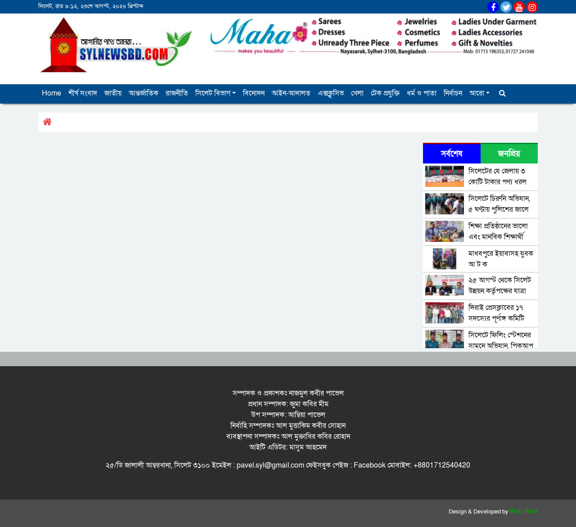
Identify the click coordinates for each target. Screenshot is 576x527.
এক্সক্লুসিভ (331, 93)
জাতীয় (113, 93)
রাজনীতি (177, 93)
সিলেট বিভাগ (212, 93)
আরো (476, 93)
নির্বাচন (453, 93)
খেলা (357, 93)
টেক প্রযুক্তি (385, 93)
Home (51, 93)
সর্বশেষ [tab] (451, 154)
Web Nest (524, 512)
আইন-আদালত (291, 93)
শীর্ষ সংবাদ (82, 93)
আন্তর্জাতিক (143, 93)
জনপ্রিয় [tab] (509, 154)
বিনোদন (254, 93)
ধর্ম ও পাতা (421, 93)
